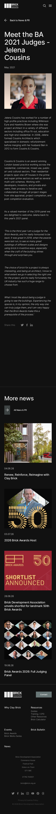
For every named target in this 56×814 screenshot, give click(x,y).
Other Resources (39, 716)
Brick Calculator (38, 719)
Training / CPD (37, 714)
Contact (43, 694)
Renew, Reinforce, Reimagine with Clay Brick (26, 476)
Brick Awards (10, 733)
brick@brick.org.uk (28, 783)
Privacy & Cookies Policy (28, 800)
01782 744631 (28, 777)
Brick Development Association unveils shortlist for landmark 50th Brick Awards (26, 606)
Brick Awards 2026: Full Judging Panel (25, 673)
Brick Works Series (13, 736)
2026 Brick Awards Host (20, 540)
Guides (34, 711)
